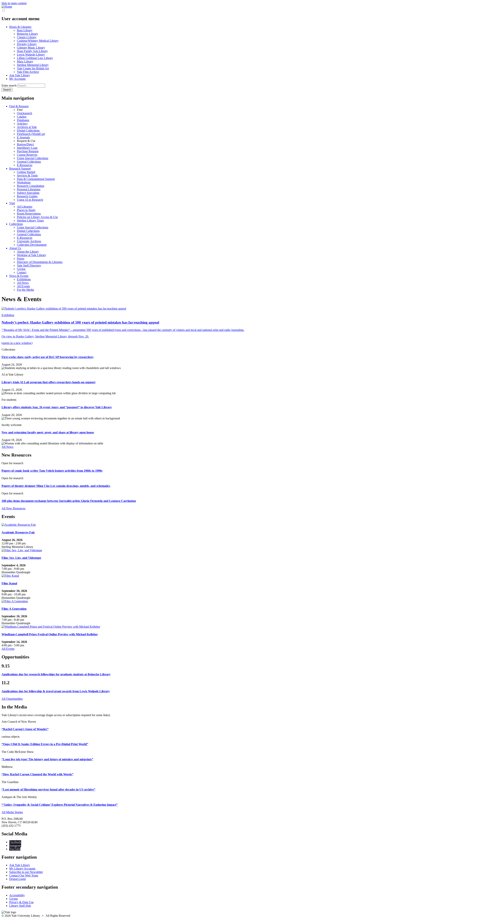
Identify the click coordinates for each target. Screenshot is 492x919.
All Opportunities (12, 698)
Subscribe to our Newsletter (26, 872)
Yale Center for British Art (33, 68)
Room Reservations (29, 213)
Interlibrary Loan (27, 147)
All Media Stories (12, 812)
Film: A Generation (14, 608)
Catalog (21, 116)
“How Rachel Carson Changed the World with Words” (37, 774)
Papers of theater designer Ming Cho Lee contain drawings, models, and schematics (56, 485)
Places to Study (26, 210)
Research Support (20, 168)
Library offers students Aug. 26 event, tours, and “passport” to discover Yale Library (57, 407)
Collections (16, 224)
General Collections (29, 161)
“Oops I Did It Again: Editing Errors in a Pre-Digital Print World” (45, 744)
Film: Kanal (9, 583)
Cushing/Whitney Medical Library (38, 40)
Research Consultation (30, 185)
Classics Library (27, 37)
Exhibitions (24, 279)
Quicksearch (24, 113)
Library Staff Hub (20, 905)
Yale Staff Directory (29, 265)
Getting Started (26, 172)
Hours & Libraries (20, 26)
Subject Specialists (28, 192)
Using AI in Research (30, 199)
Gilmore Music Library (31, 47)
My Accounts (17, 78)
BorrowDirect (25, 144)
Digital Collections (28, 130)
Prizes (20, 258)
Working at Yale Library (31, 255)
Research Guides (27, 196)
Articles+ (22, 123)
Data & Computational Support (36, 179)
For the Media (25, 289)
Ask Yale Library (19, 75)
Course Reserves (27, 154)
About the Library (28, 251)
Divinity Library (27, 44)
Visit (12, 203)
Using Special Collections (32, 158)
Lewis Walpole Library (31, 54)
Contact (21, 272)
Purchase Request (27, 151)
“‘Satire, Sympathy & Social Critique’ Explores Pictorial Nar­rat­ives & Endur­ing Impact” (60, 804)
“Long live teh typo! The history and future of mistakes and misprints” (47, 759)
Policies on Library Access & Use (37, 217)
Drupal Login (17, 879)
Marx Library (25, 61)
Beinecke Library (27, 33)
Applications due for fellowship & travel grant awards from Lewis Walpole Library (56, 691)
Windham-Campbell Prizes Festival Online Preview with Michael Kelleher (50, 634)
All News (23, 282)
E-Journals (23, 137)
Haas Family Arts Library (32, 51)
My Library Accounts (22, 868)
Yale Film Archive (28, 71)
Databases (23, 120)
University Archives (29, 241)
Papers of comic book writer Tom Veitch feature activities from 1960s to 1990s (52, 470)
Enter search (9, 85)
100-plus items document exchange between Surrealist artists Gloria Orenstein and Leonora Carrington (69, 500)
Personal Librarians (28, 189)
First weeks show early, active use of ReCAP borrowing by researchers (47, 357)
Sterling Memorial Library (33, 65)
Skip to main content (14, 3)
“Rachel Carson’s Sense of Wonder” (25, 729)
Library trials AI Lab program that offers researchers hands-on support (48, 382)
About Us (15, 248)
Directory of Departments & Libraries (39, 262)
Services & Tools (27, 175)
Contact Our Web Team (23, 875)
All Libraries (24, 206)
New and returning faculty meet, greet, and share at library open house (48, 432)
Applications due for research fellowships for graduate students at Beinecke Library (56, 674)
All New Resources (13, 508)
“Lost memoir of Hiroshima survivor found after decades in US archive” (48, 789)
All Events (23, 286)
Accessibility (17, 895)
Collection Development (32, 244)
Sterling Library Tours (30, 220)
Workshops (24, 182)
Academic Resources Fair (18, 532)
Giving (21, 269)
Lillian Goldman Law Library (35, 58)
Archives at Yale (27, 127)
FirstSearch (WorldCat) (31, 134)
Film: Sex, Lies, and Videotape (21, 557)
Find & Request (18, 106)
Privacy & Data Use (21, 902)
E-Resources (24, 165)
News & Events (18, 275)
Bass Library (24, 30)
